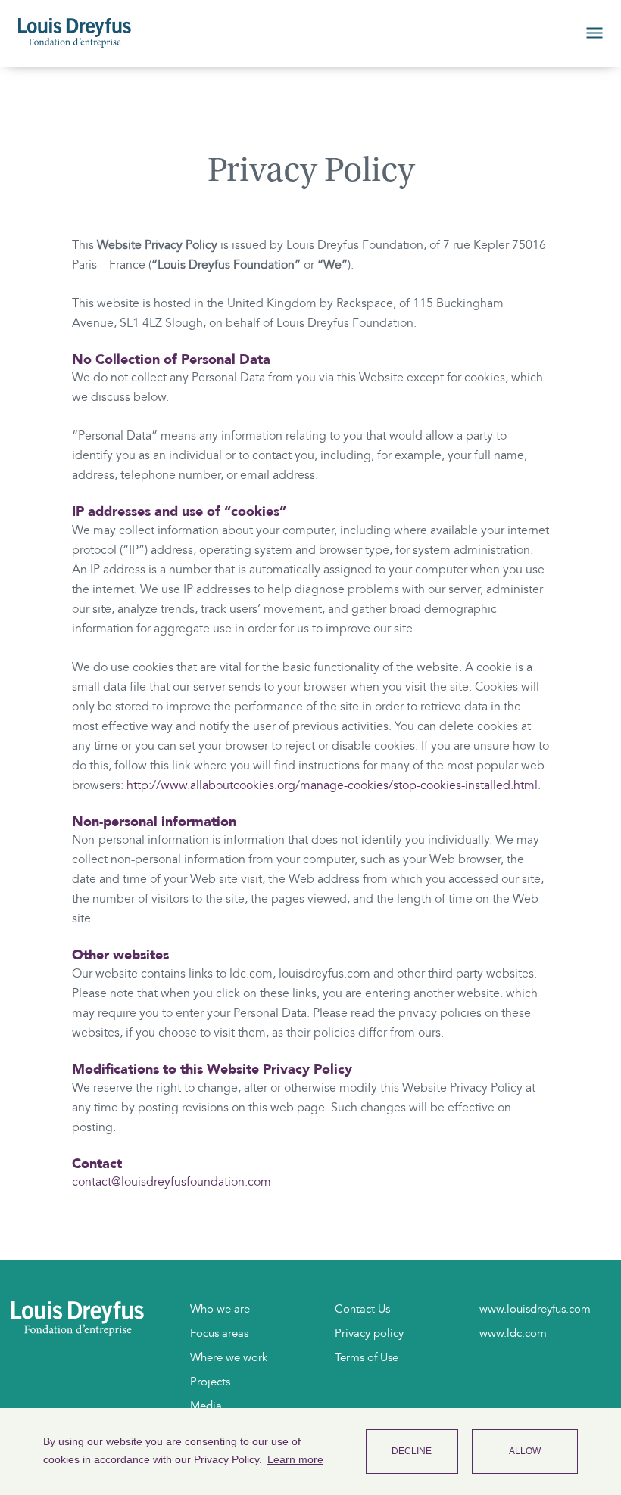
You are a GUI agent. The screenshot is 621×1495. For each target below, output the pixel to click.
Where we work (228, 1357)
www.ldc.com (513, 1333)
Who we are (220, 1308)
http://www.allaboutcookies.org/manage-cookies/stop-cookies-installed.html (332, 785)
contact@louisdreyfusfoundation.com (171, 1181)
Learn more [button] (295, 1459)
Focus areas (219, 1333)
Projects (210, 1381)
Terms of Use (366, 1357)
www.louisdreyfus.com (535, 1308)
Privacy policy (369, 1333)
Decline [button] (412, 1451)
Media (206, 1405)
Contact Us (362, 1308)
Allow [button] (525, 1451)
